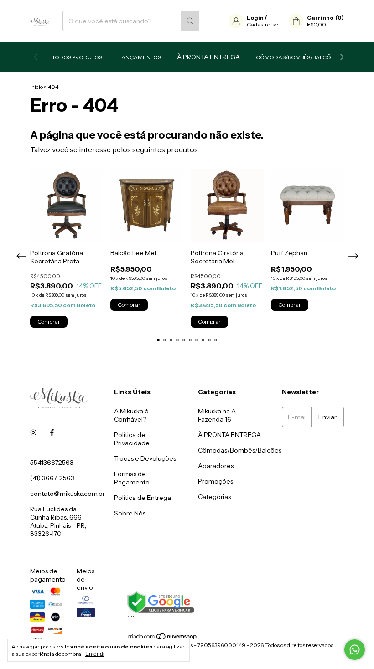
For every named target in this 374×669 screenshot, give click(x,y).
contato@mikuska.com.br (67, 493)
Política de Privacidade (132, 439)
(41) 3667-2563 (52, 478)
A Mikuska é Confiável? (131, 415)
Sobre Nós (129, 513)
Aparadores (216, 466)
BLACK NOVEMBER (208, 57)
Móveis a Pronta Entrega (229, 435)
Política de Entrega (142, 498)
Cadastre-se (262, 24)
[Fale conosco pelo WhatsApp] (354, 649)
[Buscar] (190, 21)
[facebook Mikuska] (52, 432)
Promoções (215, 481)
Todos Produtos (77, 57)
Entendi (94, 654)
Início (36, 86)
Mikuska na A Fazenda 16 (217, 415)
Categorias (214, 497)
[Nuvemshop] (162, 638)
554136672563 (51, 462)
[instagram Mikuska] (33, 432)
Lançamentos (139, 57)
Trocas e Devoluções (145, 458)
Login (255, 17)
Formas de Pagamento (132, 478)
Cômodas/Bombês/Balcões (297, 57)
